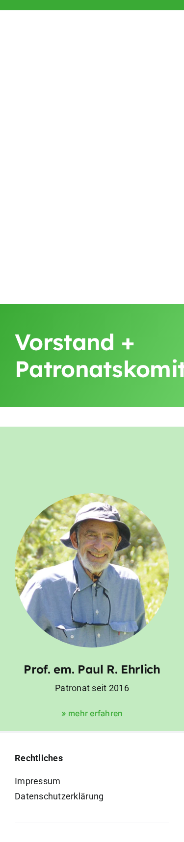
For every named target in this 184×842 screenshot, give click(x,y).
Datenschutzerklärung (59, 796)
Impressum (37, 781)
